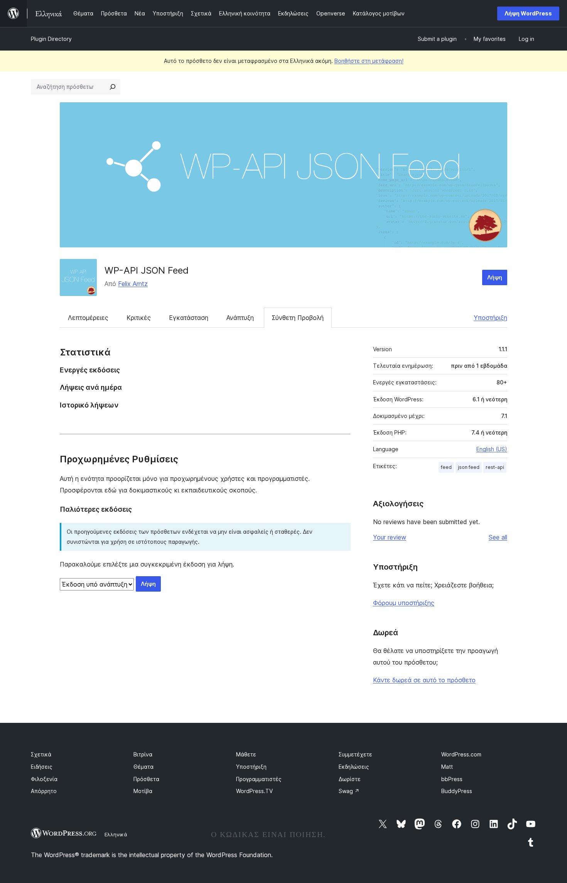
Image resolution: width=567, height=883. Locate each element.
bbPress (451, 779)
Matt (447, 766)
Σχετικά (41, 754)
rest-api (495, 467)
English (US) (491, 449)
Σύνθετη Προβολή (298, 317)
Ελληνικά (116, 834)
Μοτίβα (142, 791)
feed (446, 467)
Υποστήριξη (490, 317)
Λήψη (494, 277)
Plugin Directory (51, 39)
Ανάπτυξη (240, 317)
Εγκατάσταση (188, 317)
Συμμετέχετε (355, 754)
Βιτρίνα (142, 754)
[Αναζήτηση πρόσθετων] (112, 87)
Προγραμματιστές (259, 779)
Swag (349, 791)
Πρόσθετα (146, 779)
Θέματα (143, 766)
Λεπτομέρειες (88, 317)
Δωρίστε (350, 779)
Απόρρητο (44, 791)
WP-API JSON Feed (147, 270)
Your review (389, 537)
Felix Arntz (133, 284)
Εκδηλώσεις (354, 766)
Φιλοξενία (44, 779)
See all (498, 537)
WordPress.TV (254, 791)
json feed (468, 467)
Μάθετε (246, 754)
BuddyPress (456, 791)
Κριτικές (139, 317)
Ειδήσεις (41, 766)
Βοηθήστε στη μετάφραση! (368, 61)
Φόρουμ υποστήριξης (403, 603)
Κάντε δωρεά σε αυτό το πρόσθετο (424, 680)
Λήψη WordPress (528, 13)
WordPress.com (461, 754)
